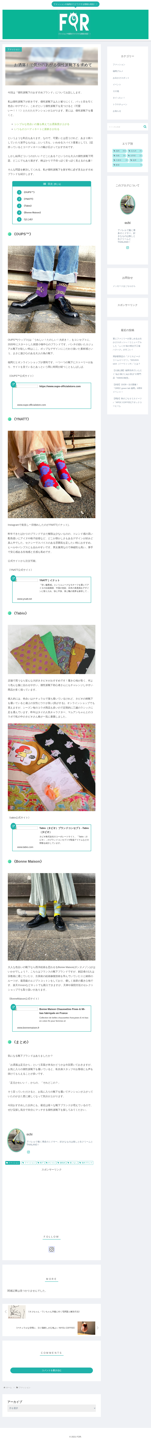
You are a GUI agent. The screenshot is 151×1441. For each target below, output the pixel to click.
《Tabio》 (28, 205)
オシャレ (51, 1163)
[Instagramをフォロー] (28, 1152)
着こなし (73, 1163)
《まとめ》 (28, 219)
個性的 (62, 1163)
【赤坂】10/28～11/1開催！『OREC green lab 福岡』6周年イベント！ (127, 388)
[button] (145, 126)
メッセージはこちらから (124, 286)
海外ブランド (87, 1163)
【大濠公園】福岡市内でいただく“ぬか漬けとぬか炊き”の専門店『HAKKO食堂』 (127, 374)
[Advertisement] (51, 1199)
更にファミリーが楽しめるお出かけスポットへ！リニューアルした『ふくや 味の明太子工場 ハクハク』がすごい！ (127, 344)
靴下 (42, 1163)
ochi (29, 1134)
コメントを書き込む (52, 1370)
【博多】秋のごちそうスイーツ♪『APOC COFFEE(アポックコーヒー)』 (127, 402)
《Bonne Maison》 (32, 212)
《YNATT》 (28, 199)
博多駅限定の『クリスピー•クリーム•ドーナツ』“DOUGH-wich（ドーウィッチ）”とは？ (126, 360)
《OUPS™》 (29, 192)
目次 (50, 184)
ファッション (14, 1163)
